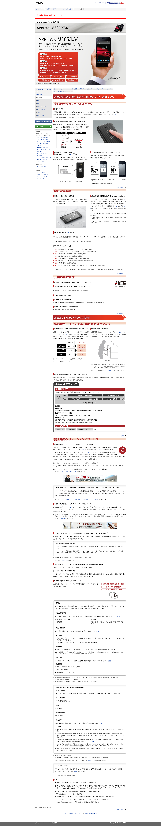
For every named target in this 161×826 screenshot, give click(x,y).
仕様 (38, 100)
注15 (118, 616)
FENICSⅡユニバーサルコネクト (68, 471)
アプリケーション (41, 106)
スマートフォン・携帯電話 (44, 157)
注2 (115, 114)
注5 (116, 206)
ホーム (37, 9)
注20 (75, 771)
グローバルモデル (41, 172)
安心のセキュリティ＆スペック (62, 89)
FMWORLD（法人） (46, 9)
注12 (100, 450)
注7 (68, 232)
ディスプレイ (40, 178)
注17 (109, 661)
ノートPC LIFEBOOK (42, 139)
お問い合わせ (38, 823)
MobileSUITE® (64, 560)
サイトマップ (79, 813)
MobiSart (62, 518)
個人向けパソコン (41, 166)
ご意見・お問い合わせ (90, 813)
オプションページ (109, 370)
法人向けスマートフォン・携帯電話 (62, 9)
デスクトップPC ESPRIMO (44, 141)
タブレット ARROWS (42, 137)
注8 (66, 334)
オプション (40, 112)
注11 (83, 450)
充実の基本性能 (84, 89)
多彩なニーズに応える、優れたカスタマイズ (100, 89)
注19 (93, 741)
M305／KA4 (75, 9)
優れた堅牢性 (75, 89)
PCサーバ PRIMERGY (42, 174)
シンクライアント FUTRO (43, 149)
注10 (120, 332)
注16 (97, 631)
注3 (71, 154)
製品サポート (91, 760)
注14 (70, 507)
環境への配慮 (40, 116)
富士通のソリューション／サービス (63, 91)
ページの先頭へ (121, 187)
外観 (38, 103)
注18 (101, 723)
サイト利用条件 (69, 813)
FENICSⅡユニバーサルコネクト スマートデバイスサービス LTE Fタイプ (80, 499)
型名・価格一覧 (41, 109)
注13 (88, 452)
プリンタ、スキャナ (42, 176)
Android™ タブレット (42, 147)
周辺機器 (39, 155)
